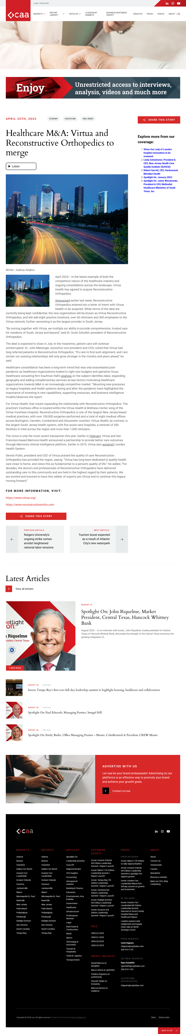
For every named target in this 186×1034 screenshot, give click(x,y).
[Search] (179, 14)
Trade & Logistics (74, 956)
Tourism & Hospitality (71, 950)
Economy (53, 119)
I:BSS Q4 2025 (97, 941)
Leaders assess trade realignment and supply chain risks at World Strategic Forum (131, 925)
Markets (38, 14)
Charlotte (20, 865)
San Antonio (21, 925)
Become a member (158, 877)
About (172, 14)
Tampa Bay (21, 933)
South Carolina (23, 929)
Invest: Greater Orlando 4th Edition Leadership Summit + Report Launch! (102, 863)
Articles (73, 14)
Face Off (70, 865)
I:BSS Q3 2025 (97, 945)
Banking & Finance (74, 888)
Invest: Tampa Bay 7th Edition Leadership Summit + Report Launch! (102, 883)
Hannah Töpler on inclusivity (99, 982)
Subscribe (44, 3)
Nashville (20, 900)
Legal (68, 922)
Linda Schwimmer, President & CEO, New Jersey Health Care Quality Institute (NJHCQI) (160, 163)
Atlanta (19, 857)
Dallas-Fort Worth (24, 869)
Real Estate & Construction (72, 928)
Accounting (71, 877)
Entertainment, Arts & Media (75, 897)
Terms (153, 1017)
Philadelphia (21, 912)
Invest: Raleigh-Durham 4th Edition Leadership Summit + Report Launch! (102, 903)
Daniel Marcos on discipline (99, 964)
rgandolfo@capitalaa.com (133, 966)
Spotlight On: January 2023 (158, 177)
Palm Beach (21, 908)
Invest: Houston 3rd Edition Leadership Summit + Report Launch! (102, 913)
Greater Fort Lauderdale (21, 874)
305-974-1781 (127, 949)
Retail (68, 933)
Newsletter (155, 873)
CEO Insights (72, 873)
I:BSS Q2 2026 (97, 933)
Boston (19, 861)
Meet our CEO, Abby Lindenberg (159, 882)
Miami (19, 892)
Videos (160, 14)
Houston (20, 884)
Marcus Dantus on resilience (99, 989)
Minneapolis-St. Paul (25, 896)
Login (36, 3)
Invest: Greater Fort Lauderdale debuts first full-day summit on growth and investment (133, 885)
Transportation (73, 960)
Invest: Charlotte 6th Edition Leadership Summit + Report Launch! (102, 893)
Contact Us (155, 861)
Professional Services (72, 917)
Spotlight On (71, 857)
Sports (69, 938)
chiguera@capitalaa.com (132, 946)
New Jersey (88, 119)
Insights (137, 14)
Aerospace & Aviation (72, 882)
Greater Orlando (23, 880)
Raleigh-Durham (23, 921)
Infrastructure (72, 911)
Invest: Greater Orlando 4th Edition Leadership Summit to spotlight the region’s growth (131, 872)
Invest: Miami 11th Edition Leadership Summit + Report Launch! (102, 873)
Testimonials (156, 865)
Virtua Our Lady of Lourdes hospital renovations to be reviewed (158, 153)
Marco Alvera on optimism (103, 970)
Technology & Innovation (72, 943)
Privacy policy (164, 1017)
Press (150, 14)
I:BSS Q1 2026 (97, 937)
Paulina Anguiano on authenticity (100, 975)
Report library (54, 13)
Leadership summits (91, 13)
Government (71, 903)
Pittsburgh (21, 917)
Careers (153, 869)
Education (70, 892)
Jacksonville (21, 888)
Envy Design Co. (79, 1017)
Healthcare (70, 119)
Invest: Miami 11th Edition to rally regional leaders (132, 862)
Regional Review (73, 869)
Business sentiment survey (116, 13)
